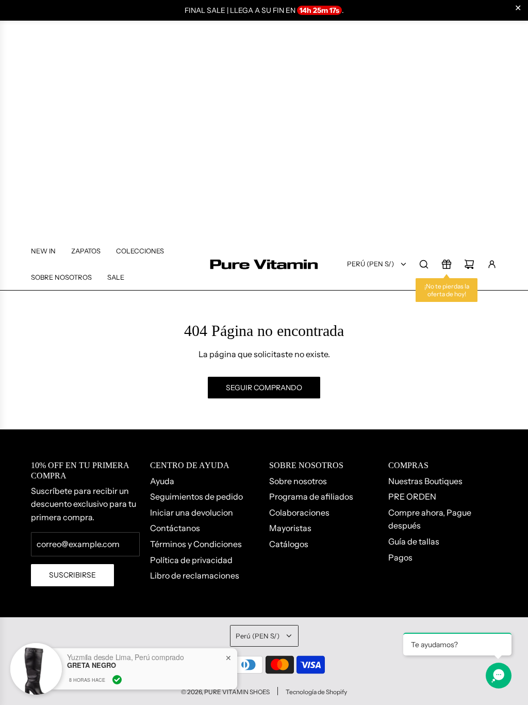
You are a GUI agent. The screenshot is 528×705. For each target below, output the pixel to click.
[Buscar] (423, 264)
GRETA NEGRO (91, 665)
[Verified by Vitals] (117, 679)
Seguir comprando (264, 387)
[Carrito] (469, 264)
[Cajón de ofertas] (446, 264)
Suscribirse (72, 575)
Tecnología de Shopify (316, 692)
